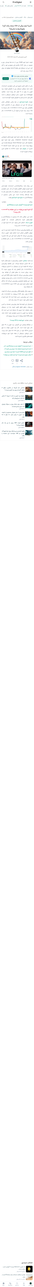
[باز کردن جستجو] (3, 2)
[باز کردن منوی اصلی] (31, 2)
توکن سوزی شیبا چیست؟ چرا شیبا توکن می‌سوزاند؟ (17, 355)
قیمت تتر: (23, 6)
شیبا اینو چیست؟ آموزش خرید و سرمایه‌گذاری (19, 205)
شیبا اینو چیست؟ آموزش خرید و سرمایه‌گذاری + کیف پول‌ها (17, 346)
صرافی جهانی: (9, 6)
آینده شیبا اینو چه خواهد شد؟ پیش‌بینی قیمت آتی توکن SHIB (17, 349)
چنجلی (25, 261)
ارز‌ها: (31, 6)
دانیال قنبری (17, 53)
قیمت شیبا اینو (24, 102)
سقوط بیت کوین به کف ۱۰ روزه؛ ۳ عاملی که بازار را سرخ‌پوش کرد (13, 397)
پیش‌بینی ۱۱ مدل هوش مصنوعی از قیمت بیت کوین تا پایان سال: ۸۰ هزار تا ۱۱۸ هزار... (13, 414)
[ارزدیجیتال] (17, 2)
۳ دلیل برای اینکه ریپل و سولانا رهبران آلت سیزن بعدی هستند (13, 405)
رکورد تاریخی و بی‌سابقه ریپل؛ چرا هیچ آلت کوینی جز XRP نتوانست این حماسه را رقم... (13, 433)
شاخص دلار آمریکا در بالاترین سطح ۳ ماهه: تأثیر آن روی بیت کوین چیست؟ (13, 389)
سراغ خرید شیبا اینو (17, 198)
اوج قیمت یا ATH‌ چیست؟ (17, 320)
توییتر (24, 149)
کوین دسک (29, 223)
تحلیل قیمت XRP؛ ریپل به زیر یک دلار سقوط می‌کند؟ (13, 424)
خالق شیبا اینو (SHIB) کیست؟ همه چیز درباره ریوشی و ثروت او (17, 352)
